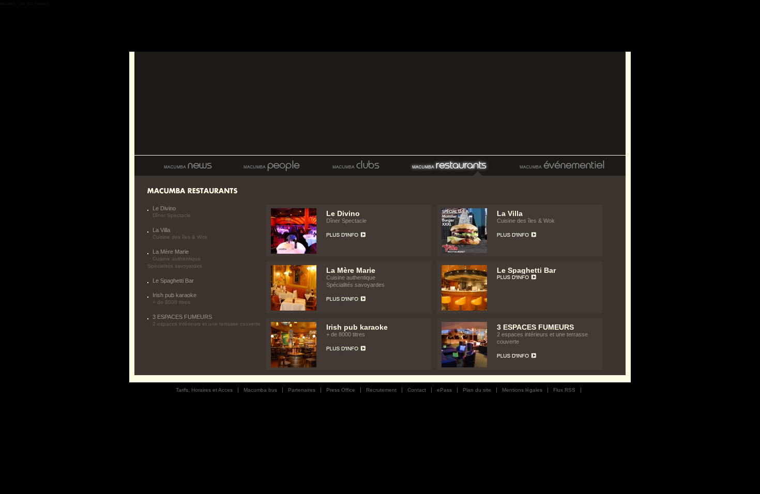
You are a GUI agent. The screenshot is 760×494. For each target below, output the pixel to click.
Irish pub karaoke (174, 295)
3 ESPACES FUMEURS (182, 317)
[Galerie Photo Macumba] (271, 166)
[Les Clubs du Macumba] (355, 166)
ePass (444, 390)
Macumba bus (260, 390)
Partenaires (301, 390)
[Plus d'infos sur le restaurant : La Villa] (464, 252)
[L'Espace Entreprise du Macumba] (561, 166)
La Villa (161, 230)
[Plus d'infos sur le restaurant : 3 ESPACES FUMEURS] (464, 365)
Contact (416, 390)
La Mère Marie (171, 252)
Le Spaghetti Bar (173, 280)
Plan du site (477, 390)
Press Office (340, 390)
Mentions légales (522, 390)
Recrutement (381, 390)
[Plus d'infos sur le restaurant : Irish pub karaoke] (293, 365)
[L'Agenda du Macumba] (180, 166)
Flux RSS (564, 390)
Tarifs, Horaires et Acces (204, 390)
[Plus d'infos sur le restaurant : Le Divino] (293, 252)
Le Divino (164, 208)
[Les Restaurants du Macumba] (448, 166)
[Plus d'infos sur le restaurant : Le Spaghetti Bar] (464, 308)
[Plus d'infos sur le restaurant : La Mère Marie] (293, 308)
